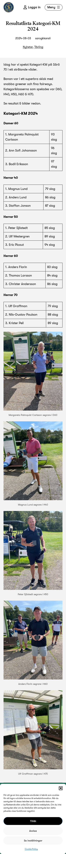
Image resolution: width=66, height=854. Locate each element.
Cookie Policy (31, 849)
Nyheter (28, 47)
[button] (60, 788)
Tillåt (33, 821)
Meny (51, 7)
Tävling (38, 47)
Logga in (34, 7)
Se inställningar (33, 840)
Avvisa (33, 830)
